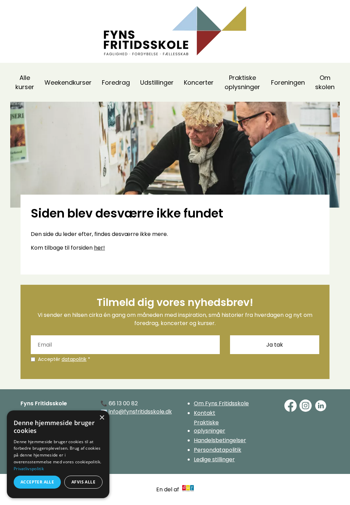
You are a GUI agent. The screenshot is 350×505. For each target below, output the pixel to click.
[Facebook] (290, 405)
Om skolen (325, 82)
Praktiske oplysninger (242, 82)
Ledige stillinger (214, 459)
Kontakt (204, 413)
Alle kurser (24, 82)
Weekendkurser (68, 82)
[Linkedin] (320, 405)
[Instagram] (305, 405)
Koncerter (199, 82)
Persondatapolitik (217, 450)
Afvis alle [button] (83, 482)
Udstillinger (157, 82)
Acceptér (64, 359)
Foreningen (288, 82)
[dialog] (58, 454)
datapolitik (74, 359)
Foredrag (116, 82)
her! (99, 248)
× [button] (101, 417)
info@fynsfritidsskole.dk (140, 412)
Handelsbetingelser (220, 440)
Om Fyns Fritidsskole (221, 403)
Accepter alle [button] (37, 482)
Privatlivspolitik (29, 469)
